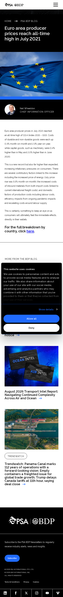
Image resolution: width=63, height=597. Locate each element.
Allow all (32, 318)
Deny (31, 327)
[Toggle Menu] (55, 5)
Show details (46, 309)
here (30, 231)
